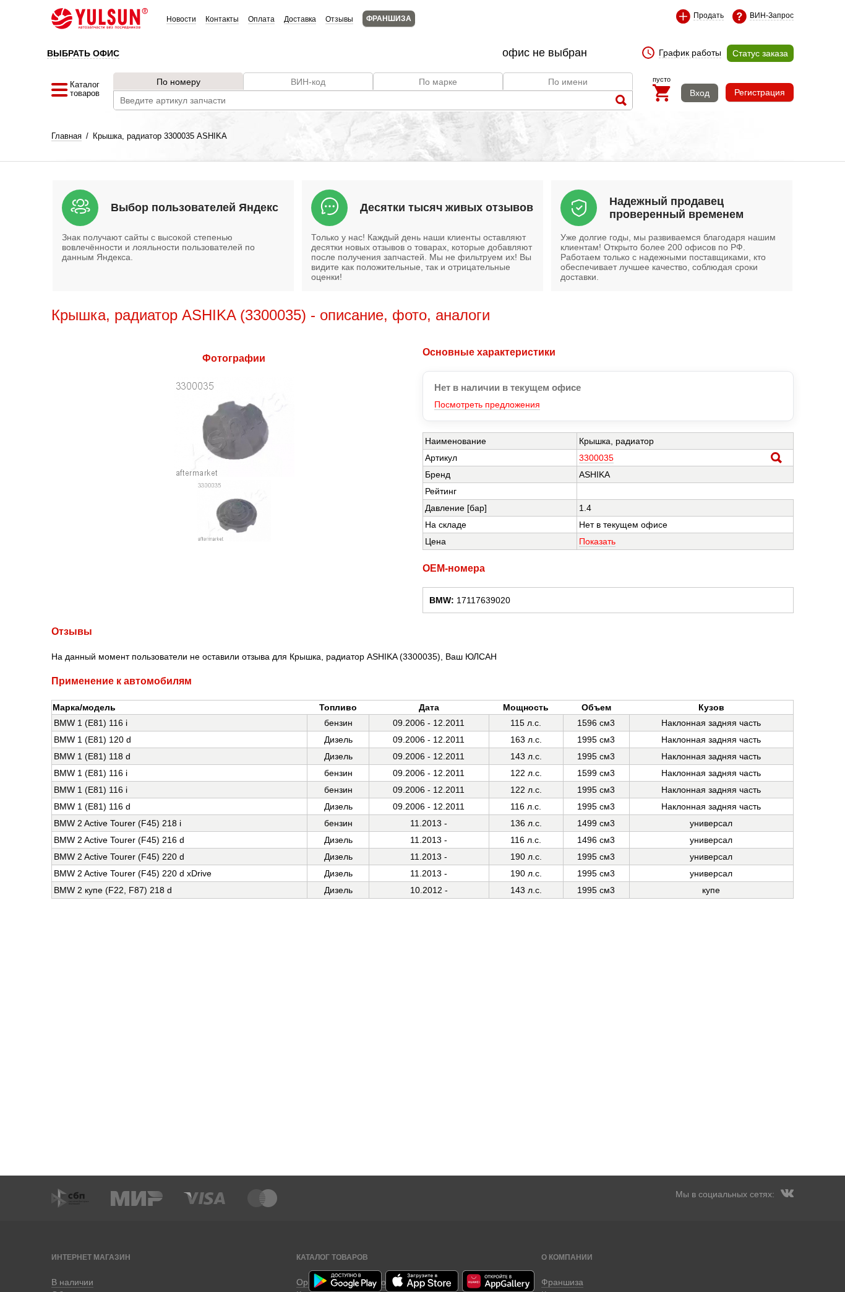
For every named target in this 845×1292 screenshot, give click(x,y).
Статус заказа (760, 53)
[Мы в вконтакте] (787, 1195)
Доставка (300, 19)
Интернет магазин (91, 1257)
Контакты (222, 19)
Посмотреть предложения (487, 404)
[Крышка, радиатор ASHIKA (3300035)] (234, 474)
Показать (597, 541)
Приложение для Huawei (499, 1281)
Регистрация (759, 92)
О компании (567, 1257)
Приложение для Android (346, 1281)
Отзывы (339, 19)
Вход (700, 93)
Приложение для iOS (422, 1281)
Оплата (261, 19)
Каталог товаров (332, 1257)
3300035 (596, 458)
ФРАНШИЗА (388, 18)
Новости (181, 19)
